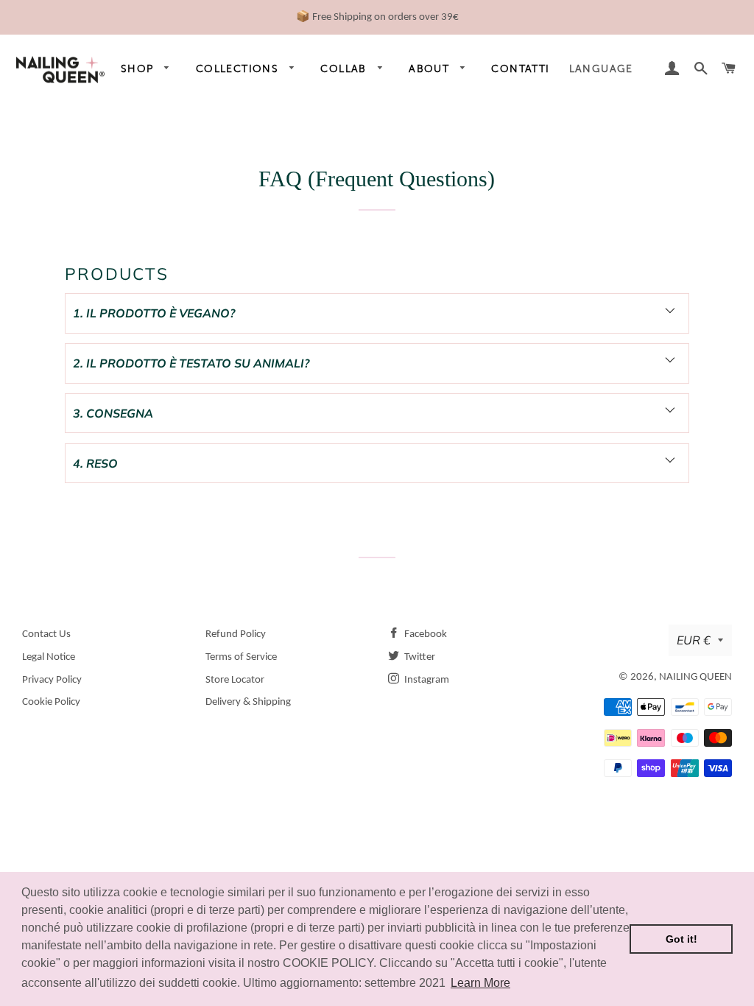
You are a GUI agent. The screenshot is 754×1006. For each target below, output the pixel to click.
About (431, 68)
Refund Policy (235, 634)
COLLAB (345, 68)
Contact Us (46, 634)
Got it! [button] (681, 939)
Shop (139, 68)
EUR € (694, 640)
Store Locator (234, 680)
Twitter (418, 657)
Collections (239, 68)
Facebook (424, 634)
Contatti (520, 68)
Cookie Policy (51, 702)
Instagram (425, 680)
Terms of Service (241, 657)
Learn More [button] (480, 983)
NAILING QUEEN (695, 677)
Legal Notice (48, 657)
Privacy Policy (52, 680)
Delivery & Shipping (248, 702)
